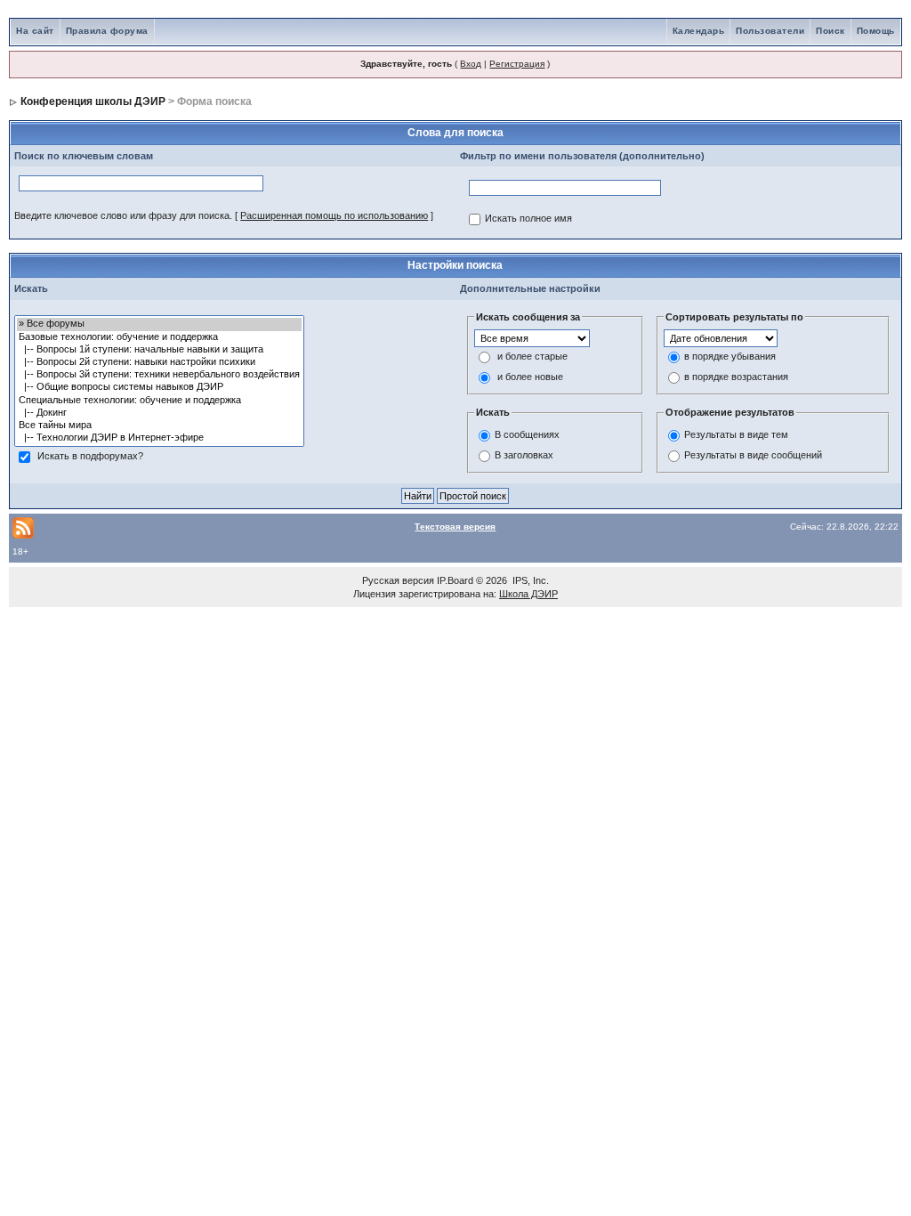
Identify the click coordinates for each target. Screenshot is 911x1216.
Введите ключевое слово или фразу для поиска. (123, 215)
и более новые (530, 377)
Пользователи (770, 31)
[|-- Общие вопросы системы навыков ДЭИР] (159, 387)
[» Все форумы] (159, 324)
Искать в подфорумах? (90, 456)
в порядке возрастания (736, 377)
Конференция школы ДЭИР (92, 101)
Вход (470, 64)
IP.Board (455, 580)
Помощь (876, 31)
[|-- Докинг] (159, 413)
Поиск (830, 31)
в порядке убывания (730, 357)
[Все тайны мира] (159, 425)
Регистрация (516, 64)
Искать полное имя (528, 219)
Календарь (699, 31)
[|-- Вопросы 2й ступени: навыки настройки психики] (159, 362)
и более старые (532, 357)
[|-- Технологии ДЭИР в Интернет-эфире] (159, 438)
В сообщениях (527, 434)
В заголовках (524, 455)
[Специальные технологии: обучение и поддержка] (159, 400)
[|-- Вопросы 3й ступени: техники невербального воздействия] (159, 375)
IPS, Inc (529, 580)
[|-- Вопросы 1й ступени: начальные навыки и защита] (159, 350)
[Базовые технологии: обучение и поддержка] (159, 337)
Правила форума (107, 31)
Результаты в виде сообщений (753, 455)
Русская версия (398, 580)
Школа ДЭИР (528, 593)
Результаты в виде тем (736, 434)
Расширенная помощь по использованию (334, 215)
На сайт (35, 31)
